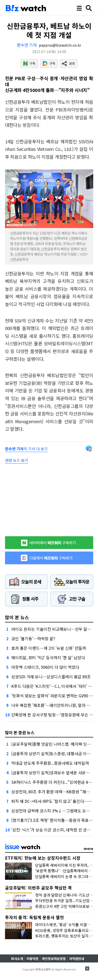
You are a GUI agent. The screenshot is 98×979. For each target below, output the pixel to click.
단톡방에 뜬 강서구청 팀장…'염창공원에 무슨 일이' (54, 715)
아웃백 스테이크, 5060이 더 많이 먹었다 (45, 667)
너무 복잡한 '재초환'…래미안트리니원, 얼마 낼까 (52, 705)
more (88, 848)
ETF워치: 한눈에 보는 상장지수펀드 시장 (42, 858)
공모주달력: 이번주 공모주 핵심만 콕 (38, 888)
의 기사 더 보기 (26, 448)
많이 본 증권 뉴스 (19, 732)
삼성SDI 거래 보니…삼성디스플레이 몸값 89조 (51, 677)
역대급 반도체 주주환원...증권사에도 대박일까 (50, 763)
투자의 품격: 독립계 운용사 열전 (34, 917)
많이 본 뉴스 (17, 617)
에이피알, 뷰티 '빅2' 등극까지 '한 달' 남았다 (48, 658)
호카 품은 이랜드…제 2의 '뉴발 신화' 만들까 (48, 648)
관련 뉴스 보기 (16, 460)
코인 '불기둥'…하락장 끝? (33, 638)
